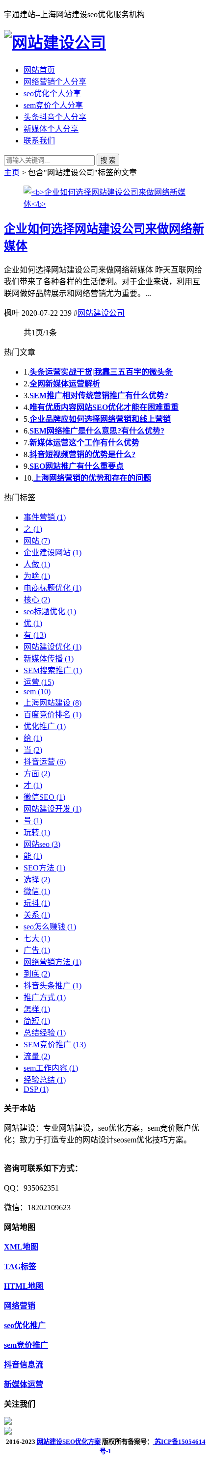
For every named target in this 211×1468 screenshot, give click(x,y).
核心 (37, 600)
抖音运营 (45, 762)
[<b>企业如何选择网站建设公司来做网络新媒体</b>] (105, 204)
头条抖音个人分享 (55, 117)
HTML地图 (24, 1286)
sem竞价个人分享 (53, 105)
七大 (37, 938)
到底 (37, 974)
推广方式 (45, 997)
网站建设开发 (52, 809)
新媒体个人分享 (51, 129)
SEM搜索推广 (53, 670)
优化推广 (45, 726)
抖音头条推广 (52, 985)
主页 (12, 172)
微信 (37, 891)
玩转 (37, 832)
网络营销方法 (52, 962)
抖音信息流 (23, 1364)
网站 (37, 541)
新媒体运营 (23, 1384)
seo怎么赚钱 (50, 927)
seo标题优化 (50, 611)
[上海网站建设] (55, 43)
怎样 (37, 1009)
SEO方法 (44, 868)
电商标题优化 (52, 588)
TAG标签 (20, 1266)
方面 (37, 773)
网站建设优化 (52, 647)
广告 (37, 950)
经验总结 (45, 1080)
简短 (37, 1021)
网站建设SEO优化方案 (69, 1441)
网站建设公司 (101, 313)
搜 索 (108, 160)
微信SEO (44, 797)
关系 (37, 915)
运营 (39, 682)
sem (37, 691)
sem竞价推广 (26, 1345)
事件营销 (45, 517)
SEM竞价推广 (55, 1044)
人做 (37, 564)
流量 (37, 1056)
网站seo (42, 844)
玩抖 (37, 903)
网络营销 (19, 1306)
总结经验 (45, 1033)
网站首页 (39, 70)
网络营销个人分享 (55, 82)
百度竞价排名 (52, 714)
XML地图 (21, 1247)
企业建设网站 (52, 552)
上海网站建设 (52, 703)
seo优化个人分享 (52, 93)
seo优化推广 (25, 1325)
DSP (36, 1089)
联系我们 (39, 140)
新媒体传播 (49, 658)
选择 (37, 879)
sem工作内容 (51, 1068)
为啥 (37, 576)
